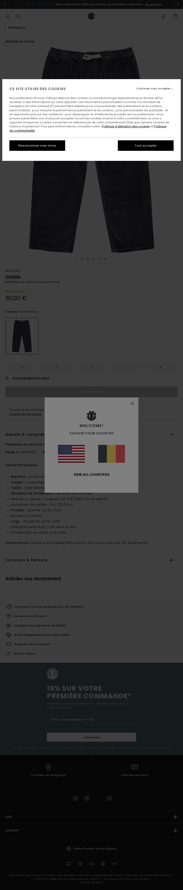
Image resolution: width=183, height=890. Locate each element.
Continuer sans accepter (153, 88)
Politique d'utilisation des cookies (126, 126)
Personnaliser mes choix (37, 145)
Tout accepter (146, 145)
